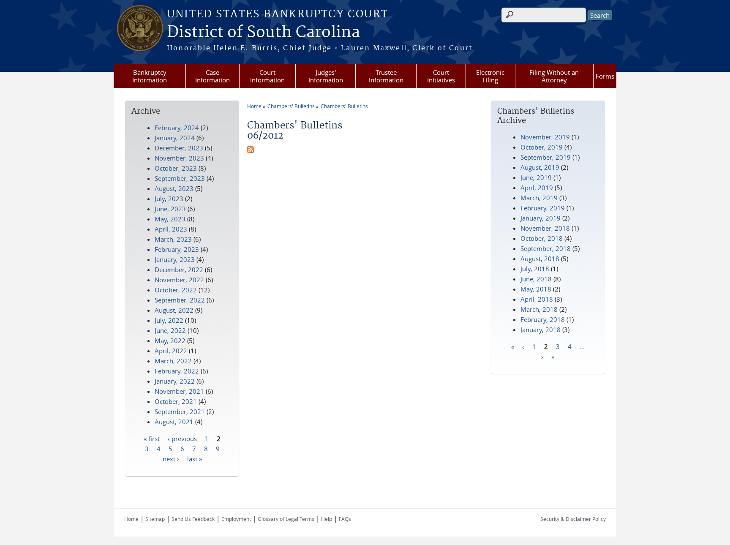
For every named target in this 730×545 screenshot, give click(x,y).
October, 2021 (176, 401)
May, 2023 (170, 219)
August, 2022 (174, 310)
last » (194, 458)
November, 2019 (545, 137)
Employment (236, 518)
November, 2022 (179, 279)
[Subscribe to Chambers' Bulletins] (250, 150)
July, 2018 (534, 268)
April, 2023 (171, 229)
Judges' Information (325, 76)
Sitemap (155, 518)
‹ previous (182, 438)
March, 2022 (173, 361)
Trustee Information (386, 76)
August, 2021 (174, 421)
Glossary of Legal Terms (286, 518)
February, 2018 (542, 319)
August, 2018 (539, 258)
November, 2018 (545, 228)
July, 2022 (169, 320)
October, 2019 (541, 147)
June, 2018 (536, 279)
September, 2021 (180, 411)
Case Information (212, 76)
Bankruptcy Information (149, 76)
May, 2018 (535, 289)
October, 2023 (176, 168)
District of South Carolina (263, 32)
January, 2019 (540, 218)
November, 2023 (179, 158)
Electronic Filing (490, 76)
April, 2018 (536, 299)
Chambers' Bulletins (291, 106)
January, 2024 (175, 138)
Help (326, 518)
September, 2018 (545, 248)
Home (254, 106)
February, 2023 (177, 249)
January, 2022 (175, 381)
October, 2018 (541, 238)
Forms (605, 76)
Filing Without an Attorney (554, 76)
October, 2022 (176, 290)
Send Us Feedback (193, 518)
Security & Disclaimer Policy (573, 518)
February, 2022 (177, 371)
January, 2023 (175, 259)
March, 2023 (173, 239)
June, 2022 (170, 330)
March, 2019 (539, 197)
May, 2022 (170, 340)
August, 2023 (174, 188)
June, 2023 (170, 208)
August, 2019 (539, 167)
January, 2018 (540, 329)
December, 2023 (179, 148)
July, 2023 (169, 198)
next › (171, 458)
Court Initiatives (441, 76)
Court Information (267, 76)
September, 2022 (180, 300)
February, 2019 (542, 208)
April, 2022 (171, 350)
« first (152, 438)
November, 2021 (179, 391)
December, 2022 (179, 269)
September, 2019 (545, 157)
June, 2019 (536, 177)
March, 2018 (539, 309)
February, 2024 (177, 127)
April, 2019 (536, 187)
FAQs (345, 518)
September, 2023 (180, 178)
